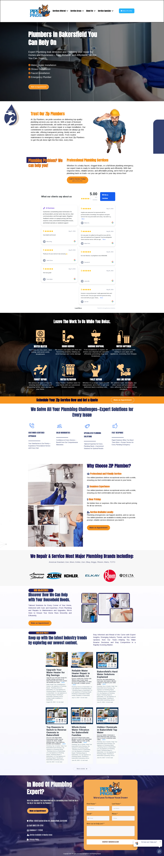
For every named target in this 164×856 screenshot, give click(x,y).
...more (62, 682)
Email (89, 814)
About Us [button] (89, 10)
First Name (91, 804)
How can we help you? (95, 824)
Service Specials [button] (104, 10)
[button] (56, 678)
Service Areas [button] (76, 10)
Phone (115, 814)
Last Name (116, 804)
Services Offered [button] (59, 10)
